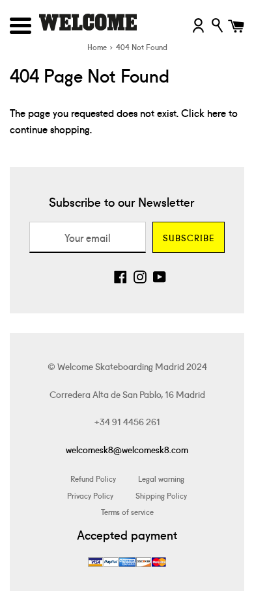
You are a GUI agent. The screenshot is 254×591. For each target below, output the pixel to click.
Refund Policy (93, 478)
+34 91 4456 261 (127, 421)
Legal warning (161, 478)
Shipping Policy (161, 495)
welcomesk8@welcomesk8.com (127, 449)
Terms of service (127, 511)
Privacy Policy (90, 495)
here (216, 112)
